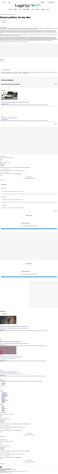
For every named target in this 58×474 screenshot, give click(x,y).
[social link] (1, 70)
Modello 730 (19, 11)
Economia (37, 9)
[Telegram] (32, 218)
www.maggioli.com (8, 468)
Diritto (3, 397)
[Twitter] (29, 218)
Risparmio (43, 9)
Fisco (20, 9)
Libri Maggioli (4, 393)
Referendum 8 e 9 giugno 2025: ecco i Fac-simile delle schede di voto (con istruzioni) (10, 356)
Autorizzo (2, 172)
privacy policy (19, 173)
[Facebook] (26, 218)
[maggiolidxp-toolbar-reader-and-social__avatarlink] (1, 22)
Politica (4, 14)
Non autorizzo (7, 172)
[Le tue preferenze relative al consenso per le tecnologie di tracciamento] (5, 472)
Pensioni (10, 9)
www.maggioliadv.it (3, 470)
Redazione (1, 329)
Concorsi (2, 165)
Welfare (15, 9)
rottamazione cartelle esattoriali (40, 11)
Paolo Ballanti (3, 119)
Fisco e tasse (3, 399)
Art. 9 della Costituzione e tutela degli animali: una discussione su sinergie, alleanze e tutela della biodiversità (14, 326)
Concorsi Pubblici (26, 9)
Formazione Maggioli (5, 395)
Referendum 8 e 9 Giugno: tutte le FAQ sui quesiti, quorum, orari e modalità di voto (10, 341)
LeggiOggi (2, 421)
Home (1, 14)
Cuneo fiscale (31, 11)
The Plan (3, 401)
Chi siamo (3, 382)
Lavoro (32, 9)
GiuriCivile (3, 402)
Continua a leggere (25, 73)
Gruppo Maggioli (4, 392)
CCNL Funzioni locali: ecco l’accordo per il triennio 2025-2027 (9, 117)
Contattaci (3, 384)
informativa (28, 167)
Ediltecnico (3, 398)
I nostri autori (4, 383)
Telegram (2, 228)
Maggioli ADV (4, 396)
